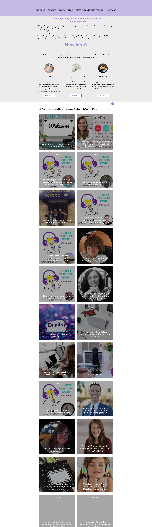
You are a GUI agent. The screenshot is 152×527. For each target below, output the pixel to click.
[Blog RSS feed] (112, 103)
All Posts (42, 109)
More (94, 109)
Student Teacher (73, 109)
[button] (111, 109)
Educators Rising (56, 109)
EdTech (86, 109)
